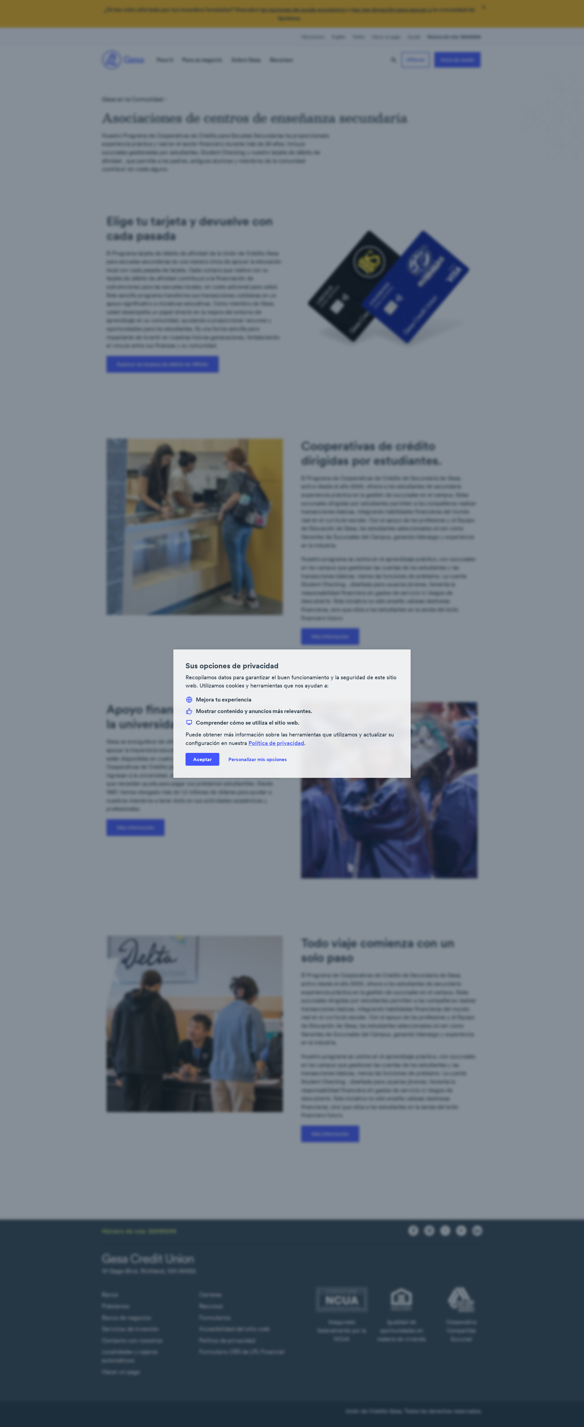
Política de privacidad (276, 742)
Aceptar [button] (202, 759)
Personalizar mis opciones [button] (257, 759)
